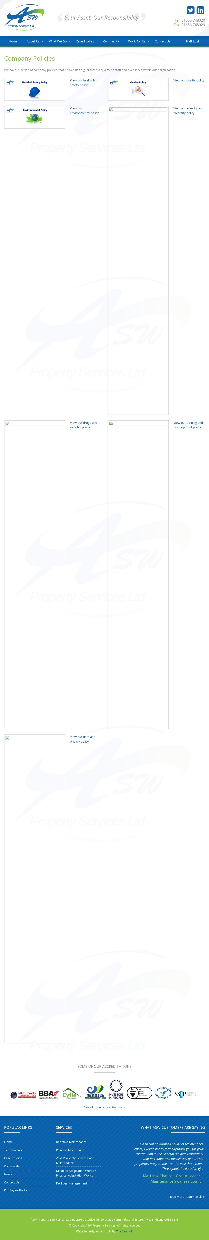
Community (111, 41)
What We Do (58, 41)
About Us (33, 41)
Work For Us (137, 41)
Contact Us (162, 41)
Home (13, 41)
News (8, 1174)
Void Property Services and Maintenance (75, 1160)
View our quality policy (189, 80)
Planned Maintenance (71, 1150)
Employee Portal (16, 1190)
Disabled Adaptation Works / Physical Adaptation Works (76, 1173)
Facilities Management (71, 1183)
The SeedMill (124, 1231)
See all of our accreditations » (104, 1107)
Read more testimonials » (187, 1196)
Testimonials (13, 1150)
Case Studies (85, 41)
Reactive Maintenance (71, 1142)
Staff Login (193, 41)
